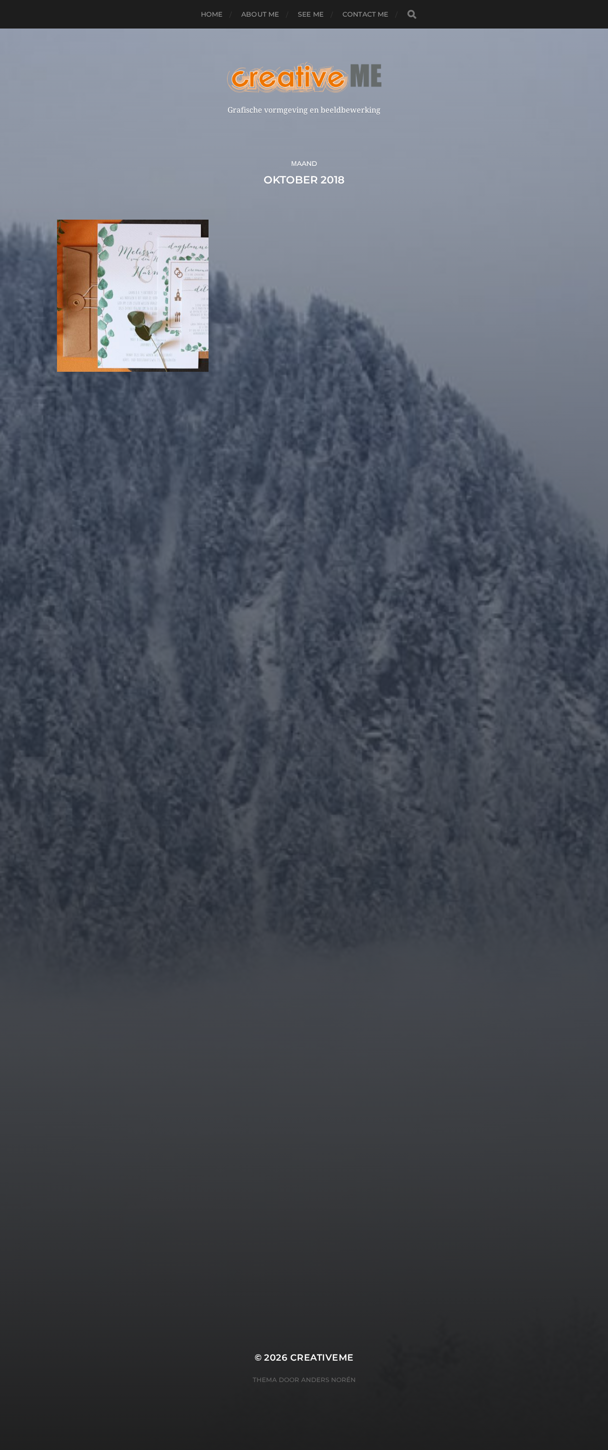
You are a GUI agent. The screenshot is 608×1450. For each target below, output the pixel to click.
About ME (260, 14)
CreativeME (322, 1357)
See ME (310, 14)
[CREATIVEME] (304, 77)
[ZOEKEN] (412, 14)
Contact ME (365, 14)
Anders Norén (328, 1379)
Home (212, 14)
